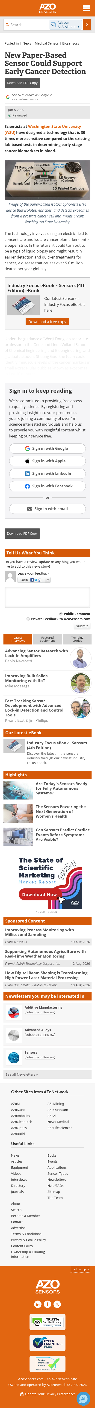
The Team (55, 1197)
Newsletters (57, 1179)
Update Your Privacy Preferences (50, 1394)
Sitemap (54, 1191)
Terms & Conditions (26, 1234)
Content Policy (22, 1246)
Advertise (18, 1228)
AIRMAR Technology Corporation (37, 963)
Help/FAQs (56, 1185)
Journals (17, 1191)
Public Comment (77, 614)
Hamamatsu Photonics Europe (35, 985)
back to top (79, 1269)
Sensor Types (58, 1173)
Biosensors (70, 43)
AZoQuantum (58, 1109)
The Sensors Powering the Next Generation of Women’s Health (61, 811)
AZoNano (18, 1109)
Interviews (19, 1179)
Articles (17, 1161)
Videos (16, 1173)
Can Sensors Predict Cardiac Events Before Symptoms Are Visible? (63, 834)
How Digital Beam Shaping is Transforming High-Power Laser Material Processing (46, 975)
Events (53, 1161)
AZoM (15, 1103)
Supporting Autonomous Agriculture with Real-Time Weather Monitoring (45, 954)
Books (52, 1155)
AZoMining (56, 1103)
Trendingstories (77, 639)
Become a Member (25, 1216)
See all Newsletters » (22, 1074)
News (27, 43)
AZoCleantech (21, 1122)
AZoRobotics (20, 1115)
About (15, 1203)
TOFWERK (20, 942)
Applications (57, 1167)
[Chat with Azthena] (83, 1399)
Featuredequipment (47, 639)
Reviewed (19, 115)
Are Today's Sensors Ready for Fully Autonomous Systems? (61, 788)
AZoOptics (19, 1128)
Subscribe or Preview (40, 1012)
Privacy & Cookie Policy (28, 1240)
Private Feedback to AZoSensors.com (60, 619)
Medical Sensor (47, 43)
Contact (17, 1222)
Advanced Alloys (38, 1030)
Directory (18, 1185)
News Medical (58, 1122)
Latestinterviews (18, 639)
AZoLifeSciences (60, 1128)
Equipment (19, 1167)
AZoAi (52, 1115)
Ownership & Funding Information (28, 1254)
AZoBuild (18, 1134)
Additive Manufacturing (43, 1007)
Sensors (31, 1052)
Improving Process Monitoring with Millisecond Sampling (39, 932)
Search (16, 1209)
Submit (82, 626)
